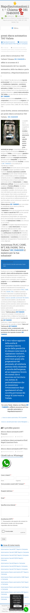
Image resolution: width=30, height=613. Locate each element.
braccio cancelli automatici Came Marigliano (15, 422)
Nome (2, 480)
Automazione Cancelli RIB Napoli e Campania (14, 566)
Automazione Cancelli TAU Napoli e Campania (14, 569)
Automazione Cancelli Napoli (20, 49)
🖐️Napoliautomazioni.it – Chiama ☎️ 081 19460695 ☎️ (15, 8)
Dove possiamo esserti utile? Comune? (13, 484)
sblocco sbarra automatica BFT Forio (14, 449)
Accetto (18, 606)
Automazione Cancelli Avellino (19, 47)
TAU (12, 291)
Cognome (18, 480)
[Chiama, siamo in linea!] (26, 609)
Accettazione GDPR (7, 519)
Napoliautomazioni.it (9, 42)
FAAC (22, 289)
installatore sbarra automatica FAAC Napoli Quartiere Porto (14, 441)
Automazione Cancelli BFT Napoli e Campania (14, 549)
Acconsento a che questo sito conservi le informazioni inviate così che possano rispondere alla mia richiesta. (14, 523)
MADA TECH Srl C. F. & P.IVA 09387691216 (18, 611)
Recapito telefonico (7, 491)
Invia (3, 539)
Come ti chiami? (6, 475)
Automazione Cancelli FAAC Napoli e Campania (14, 555)
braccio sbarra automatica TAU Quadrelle (14, 417)
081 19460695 (19, 59)
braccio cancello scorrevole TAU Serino (17, 298)
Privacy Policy (5, 611)
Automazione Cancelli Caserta (7, 49)
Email (3, 498)
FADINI (8, 291)
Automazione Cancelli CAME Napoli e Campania (15, 552)
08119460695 (20, 312)
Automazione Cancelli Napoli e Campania (13, 563)
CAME (26, 289)
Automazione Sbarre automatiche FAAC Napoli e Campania (14, 43)
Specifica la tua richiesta (8, 505)
